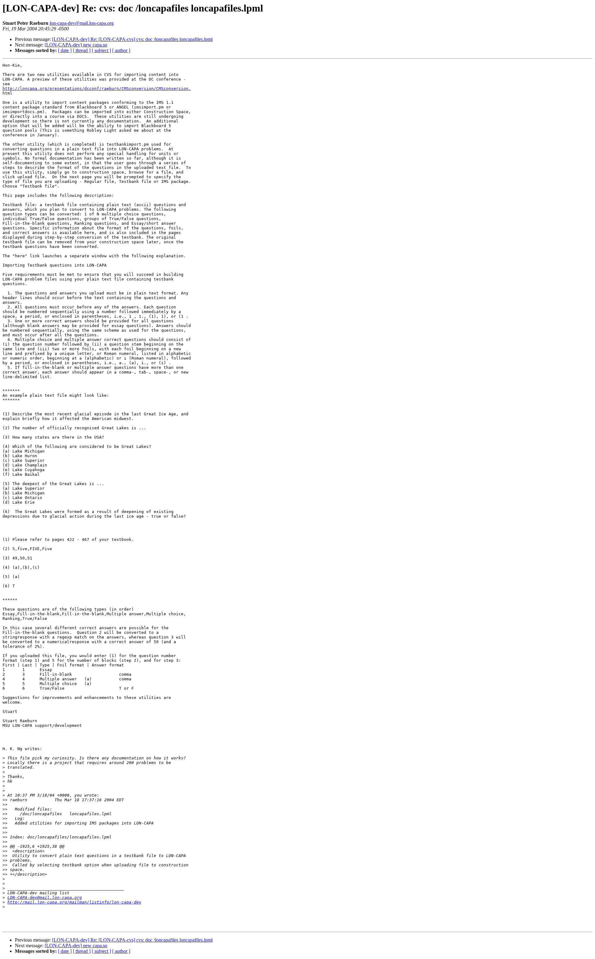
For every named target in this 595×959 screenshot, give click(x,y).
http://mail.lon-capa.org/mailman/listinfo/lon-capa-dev (74, 902)
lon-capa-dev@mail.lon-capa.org (82, 23)
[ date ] (65, 50)
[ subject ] (101, 50)
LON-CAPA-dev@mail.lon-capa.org (44, 897)
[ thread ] (81, 50)
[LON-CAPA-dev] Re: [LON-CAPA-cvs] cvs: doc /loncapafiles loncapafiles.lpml (132, 39)
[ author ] (121, 50)
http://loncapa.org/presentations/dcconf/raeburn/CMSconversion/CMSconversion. (96, 88)
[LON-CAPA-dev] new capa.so (76, 44)
